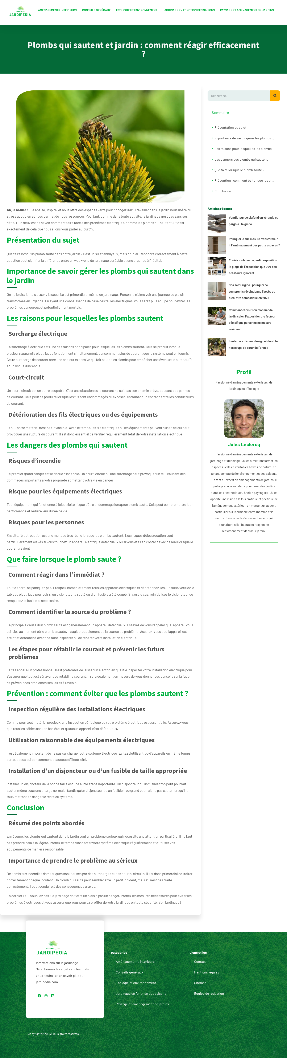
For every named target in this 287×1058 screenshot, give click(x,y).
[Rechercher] (275, 95)
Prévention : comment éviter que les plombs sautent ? (245, 180)
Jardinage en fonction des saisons (189, 10)
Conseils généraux (96, 10)
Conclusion (223, 191)
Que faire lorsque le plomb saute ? (239, 170)
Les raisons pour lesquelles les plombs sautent (245, 149)
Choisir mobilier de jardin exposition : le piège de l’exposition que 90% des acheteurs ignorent (254, 267)
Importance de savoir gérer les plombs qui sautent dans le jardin (245, 138)
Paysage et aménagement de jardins (247, 10)
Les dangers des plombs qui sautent (241, 159)
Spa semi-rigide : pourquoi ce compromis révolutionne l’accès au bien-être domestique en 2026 (252, 291)
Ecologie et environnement (136, 10)
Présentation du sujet (230, 127)
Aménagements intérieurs (57, 10)
